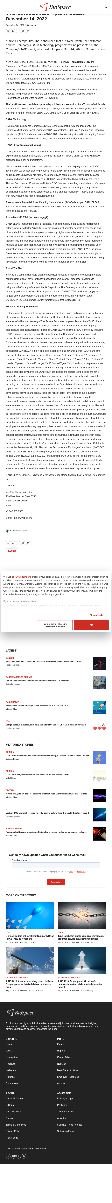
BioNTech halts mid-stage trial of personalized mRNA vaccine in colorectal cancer (43, 661)
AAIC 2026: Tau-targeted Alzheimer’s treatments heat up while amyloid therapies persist (80, 984)
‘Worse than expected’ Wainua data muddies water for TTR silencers (37, 680)
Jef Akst (33, 942)
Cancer (10, 658)
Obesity (10, 790)
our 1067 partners (21, 577)
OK (91, 625)
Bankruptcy (12, 702)
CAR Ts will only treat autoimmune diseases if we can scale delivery (37, 774)
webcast (10, 93)
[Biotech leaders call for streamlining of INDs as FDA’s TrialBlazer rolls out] (30, 915)
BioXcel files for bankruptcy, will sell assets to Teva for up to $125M (37, 705)
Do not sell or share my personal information (55, 625)
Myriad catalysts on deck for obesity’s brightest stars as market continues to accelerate (46, 794)
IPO (7, 809)
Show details (96, 615)
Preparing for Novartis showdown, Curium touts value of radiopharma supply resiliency (46, 832)
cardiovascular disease (19, 677)
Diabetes (62, 932)
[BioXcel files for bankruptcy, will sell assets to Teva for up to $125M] (99, 707)
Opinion (10, 752)
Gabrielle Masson (13, 684)
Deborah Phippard (13, 759)
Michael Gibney (12, 709)
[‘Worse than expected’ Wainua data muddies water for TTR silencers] (99, 682)
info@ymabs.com (23, 518)
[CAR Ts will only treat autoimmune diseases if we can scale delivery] (99, 776)
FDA (8, 721)
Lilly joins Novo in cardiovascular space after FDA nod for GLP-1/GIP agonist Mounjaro (46, 725)
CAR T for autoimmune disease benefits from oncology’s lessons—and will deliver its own (47, 755)
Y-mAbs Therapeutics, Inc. (75, 62)
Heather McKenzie (13, 665)
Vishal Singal (11, 778)
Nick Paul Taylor (12, 835)
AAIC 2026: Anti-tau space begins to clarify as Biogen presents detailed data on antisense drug (29, 984)
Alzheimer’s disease (17, 978)
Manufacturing (14, 828)
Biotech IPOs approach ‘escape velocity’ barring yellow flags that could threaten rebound (47, 813)
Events (12, 551)
